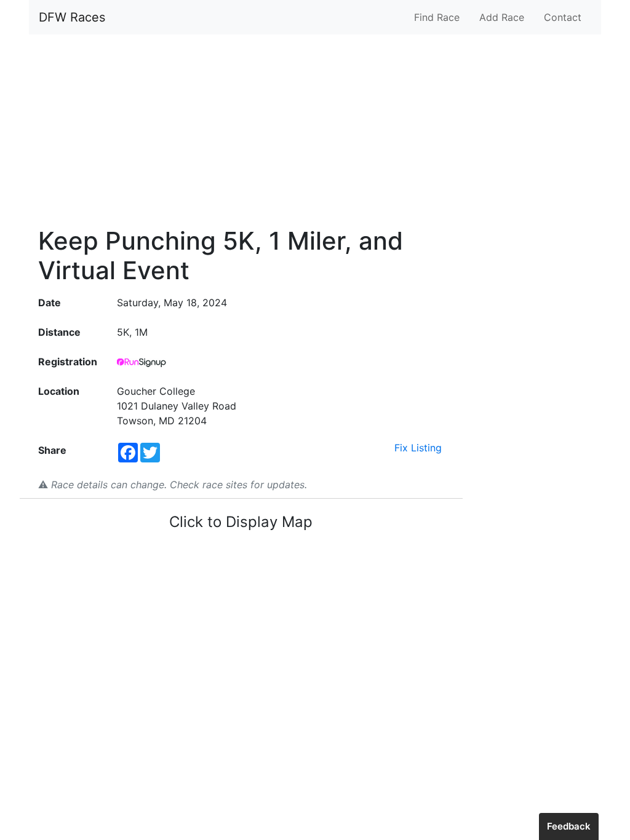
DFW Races (72, 17)
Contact (562, 17)
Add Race (501, 17)
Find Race (437, 17)
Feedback (569, 826)
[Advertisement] (315, 130)
